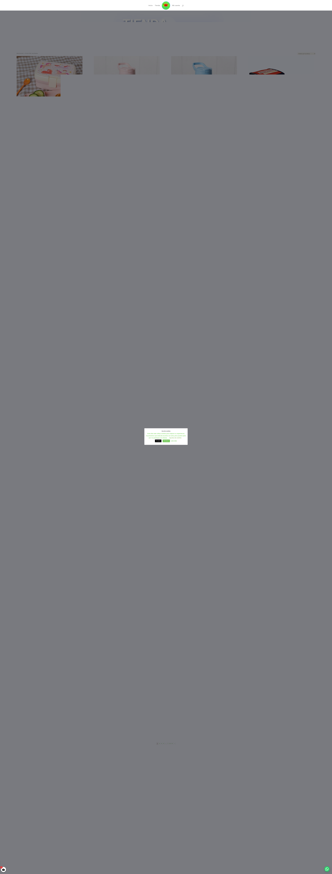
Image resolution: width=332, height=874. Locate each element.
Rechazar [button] (166, 441)
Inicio (150, 5)
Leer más (174, 441)
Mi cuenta (176, 5)
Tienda (157, 5)
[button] (327, 869)
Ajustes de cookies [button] (175, 438)
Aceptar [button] (158, 441)
